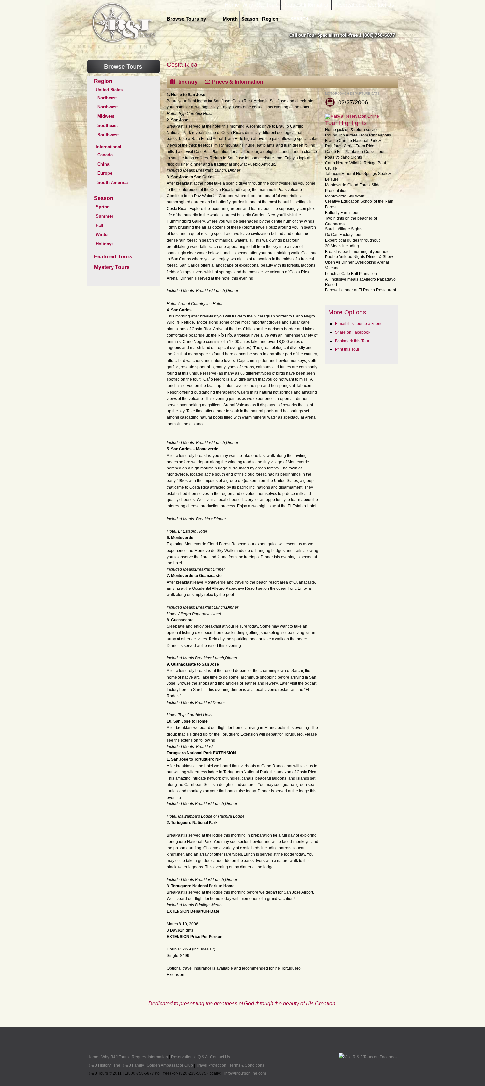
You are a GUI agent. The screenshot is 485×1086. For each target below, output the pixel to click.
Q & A (202, 1057)
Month (230, 19)
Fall (99, 225)
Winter (102, 234)
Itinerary (187, 82)
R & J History (99, 1065)
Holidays (104, 243)
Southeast (107, 125)
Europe (104, 173)
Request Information (306, 5)
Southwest (108, 134)
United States (109, 89)
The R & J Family (128, 1065)
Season (249, 19)
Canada (105, 154)
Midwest (105, 116)
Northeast (107, 97)
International (108, 146)
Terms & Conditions (246, 1065)
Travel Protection (211, 1065)
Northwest (107, 107)
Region (270, 19)
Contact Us (381, 5)
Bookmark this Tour (352, 341)
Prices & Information (237, 82)
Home (232, 5)
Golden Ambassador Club (170, 1065)
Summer (104, 216)
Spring (103, 206)
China (103, 164)
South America (112, 182)
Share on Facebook (352, 332)
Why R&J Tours (260, 5)
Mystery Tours (112, 267)
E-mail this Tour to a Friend (359, 323)
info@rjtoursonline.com (245, 1073)
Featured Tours (113, 256)
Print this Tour (347, 349)
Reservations (348, 5)
